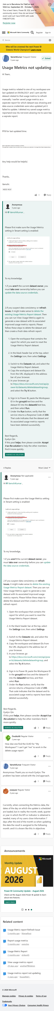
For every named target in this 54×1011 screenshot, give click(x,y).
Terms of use (41, 996)
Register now (9, 22)
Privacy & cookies (26, 996)
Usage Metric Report (17, 951)
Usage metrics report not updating (24, 973)
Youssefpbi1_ (25, 976)
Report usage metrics (18, 940)
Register (39, 32)
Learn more (36, 49)
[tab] (25, 909)
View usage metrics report (20, 962)
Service (7, 40)
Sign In (48, 32)
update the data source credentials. (21, 292)
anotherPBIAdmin (27, 966)
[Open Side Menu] (4, 32)
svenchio (25, 944)
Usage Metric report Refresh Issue (24, 929)
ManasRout (26, 933)
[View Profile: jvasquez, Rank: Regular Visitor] (5, 791)
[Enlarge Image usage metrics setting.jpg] (27, 250)
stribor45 (25, 955)
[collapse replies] (27, 473)
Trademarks (7, 1001)
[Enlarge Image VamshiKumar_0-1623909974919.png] (27, 146)
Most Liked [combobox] (44, 467)
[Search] (32, 32)
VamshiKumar (16, 57)
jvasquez (13, 789)
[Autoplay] (22, 909)
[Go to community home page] (18, 32)
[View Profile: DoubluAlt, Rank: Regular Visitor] (8, 738)
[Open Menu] (50, 40)
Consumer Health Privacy (38, 1005)
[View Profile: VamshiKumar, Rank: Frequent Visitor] (5, 58)
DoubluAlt (16, 736)
